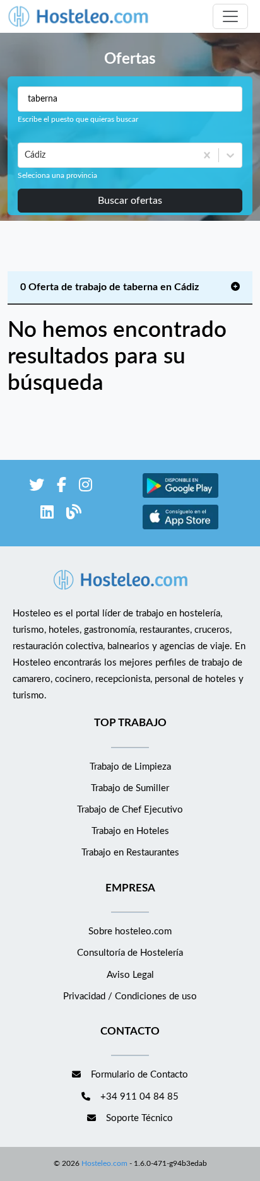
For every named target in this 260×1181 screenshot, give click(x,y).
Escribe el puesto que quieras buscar (78, 119)
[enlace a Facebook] (61, 487)
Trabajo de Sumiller (130, 788)
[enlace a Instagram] (85, 487)
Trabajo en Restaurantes (130, 852)
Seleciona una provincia (57, 175)
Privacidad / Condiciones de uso (130, 996)
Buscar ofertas (130, 201)
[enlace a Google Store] (180, 496)
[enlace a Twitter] (36, 487)
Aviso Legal (130, 975)
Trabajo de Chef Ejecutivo (130, 809)
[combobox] (26, 155)
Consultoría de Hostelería (130, 953)
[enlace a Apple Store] (180, 527)
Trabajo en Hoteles (130, 831)
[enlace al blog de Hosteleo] (74, 514)
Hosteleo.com (104, 1163)
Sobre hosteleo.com (130, 931)
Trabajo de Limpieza (130, 767)
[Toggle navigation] (230, 16)
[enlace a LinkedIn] (47, 514)
